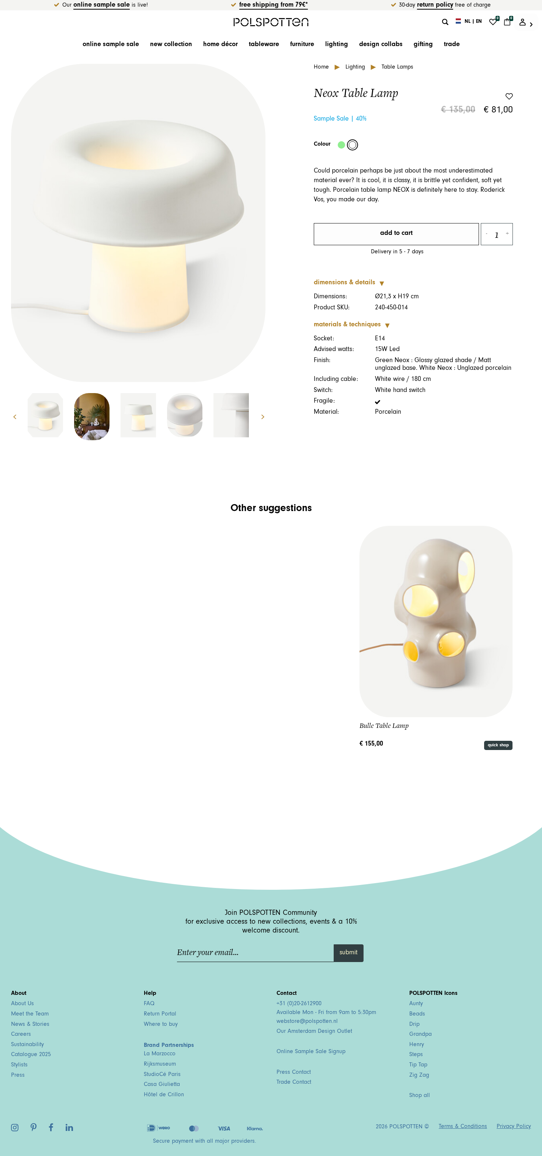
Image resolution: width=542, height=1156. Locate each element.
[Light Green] (341, 145)
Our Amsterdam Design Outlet (314, 1032)
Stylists (19, 1065)
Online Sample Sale (101, 5)
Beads (417, 1014)
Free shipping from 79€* (273, 5)
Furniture (302, 45)
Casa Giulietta (162, 1085)
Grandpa (420, 1035)
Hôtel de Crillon (164, 1095)
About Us (22, 1004)
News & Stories (30, 1025)
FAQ (149, 1004)
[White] (352, 145)
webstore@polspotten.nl (307, 1022)
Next (267, 417)
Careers (21, 1035)
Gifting (423, 45)
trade (452, 45)
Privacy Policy (514, 1127)
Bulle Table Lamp (384, 726)
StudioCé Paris (162, 1075)
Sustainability (27, 1045)
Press (18, 1076)
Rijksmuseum (160, 1065)
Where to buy (161, 1025)
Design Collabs (381, 45)
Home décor (220, 45)
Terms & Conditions (463, 1127)
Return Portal (160, 1014)
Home (322, 67)
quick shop (498, 745)
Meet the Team (30, 1014)
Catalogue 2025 (31, 1055)
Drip (414, 1025)
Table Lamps (397, 67)
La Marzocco (160, 1054)
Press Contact (294, 1073)
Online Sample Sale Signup (311, 1052)
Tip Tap (418, 1065)
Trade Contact (294, 1083)
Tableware (264, 45)
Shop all (419, 1096)
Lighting (336, 45)
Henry (416, 1045)
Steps (416, 1055)
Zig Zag (419, 1076)
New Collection (171, 45)
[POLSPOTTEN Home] (271, 22)
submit (349, 953)
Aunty (416, 1004)
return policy (435, 5)
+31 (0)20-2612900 (299, 1004)
